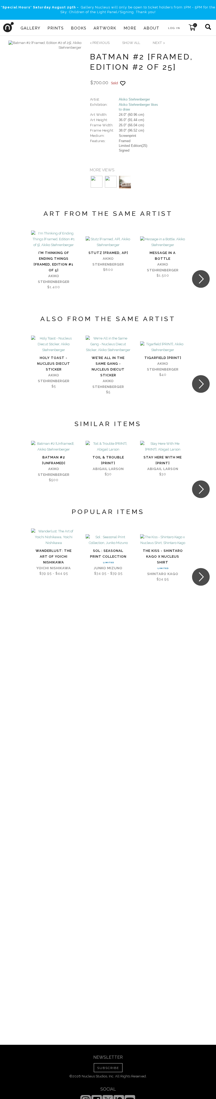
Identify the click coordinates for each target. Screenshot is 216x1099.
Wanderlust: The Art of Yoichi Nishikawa (54, 556)
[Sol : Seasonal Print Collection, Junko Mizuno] (108, 540)
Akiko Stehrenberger (134, 99)
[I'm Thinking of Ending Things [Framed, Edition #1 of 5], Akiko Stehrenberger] (53, 239)
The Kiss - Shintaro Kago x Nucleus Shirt (163, 556)
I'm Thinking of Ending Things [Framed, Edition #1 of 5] (53, 261)
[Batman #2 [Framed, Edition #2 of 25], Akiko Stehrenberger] (44, 45)
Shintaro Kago (162, 574)
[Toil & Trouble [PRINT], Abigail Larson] (108, 446)
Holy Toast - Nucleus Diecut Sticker (53, 363)
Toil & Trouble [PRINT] (108, 460)
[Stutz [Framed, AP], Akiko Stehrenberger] (108, 242)
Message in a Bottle (163, 256)
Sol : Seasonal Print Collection (108, 553)
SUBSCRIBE (108, 1068)
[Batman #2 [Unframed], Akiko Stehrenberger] (53, 446)
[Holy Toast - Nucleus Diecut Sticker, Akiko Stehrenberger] (53, 344)
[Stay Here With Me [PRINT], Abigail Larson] (162, 446)
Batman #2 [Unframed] (53, 460)
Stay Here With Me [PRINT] (163, 460)
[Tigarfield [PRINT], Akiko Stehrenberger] (162, 347)
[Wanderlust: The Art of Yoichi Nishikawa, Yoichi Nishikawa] (53, 537)
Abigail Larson (108, 469)
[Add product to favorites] (123, 83)
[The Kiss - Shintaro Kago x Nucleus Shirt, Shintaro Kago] (162, 540)
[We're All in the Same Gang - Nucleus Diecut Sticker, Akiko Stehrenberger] (108, 344)
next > (159, 43)
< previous (100, 43)
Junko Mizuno (108, 568)
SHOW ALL (131, 43)
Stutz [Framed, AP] (108, 253)
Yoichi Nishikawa (53, 568)
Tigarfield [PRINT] (162, 358)
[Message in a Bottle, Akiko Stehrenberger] (162, 242)
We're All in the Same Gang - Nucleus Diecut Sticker (108, 366)
